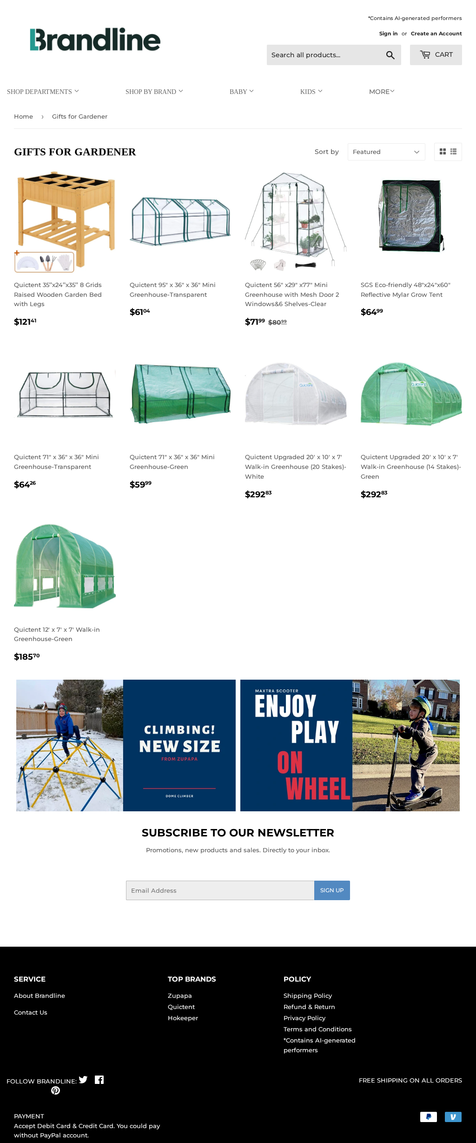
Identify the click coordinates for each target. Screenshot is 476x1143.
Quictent (181, 1006)
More (379, 91)
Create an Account (436, 33)
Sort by (327, 151)
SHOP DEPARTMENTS (40, 91)
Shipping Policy (308, 995)
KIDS (308, 91)
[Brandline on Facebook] (99, 1081)
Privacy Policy (304, 1018)
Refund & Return (309, 1006)
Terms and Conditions (318, 1029)
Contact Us (30, 1012)
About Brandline (39, 995)
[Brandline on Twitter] (83, 1081)
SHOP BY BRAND (152, 91)
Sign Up (332, 890)
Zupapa (180, 995)
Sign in (388, 33)
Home (23, 116)
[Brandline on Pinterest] (55, 1092)
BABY (239, 91)
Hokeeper (183, 1018)
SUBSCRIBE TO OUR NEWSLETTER (238, 832)
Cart (443, 54)
